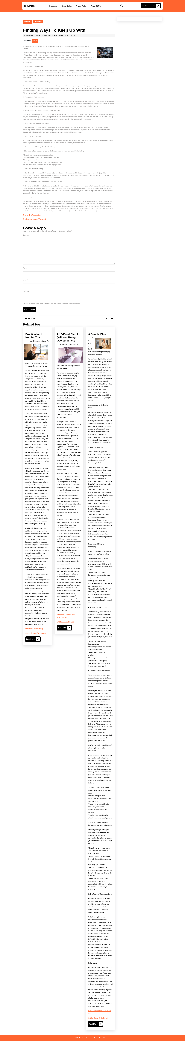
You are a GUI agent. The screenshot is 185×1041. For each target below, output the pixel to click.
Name (25, 268)
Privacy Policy (81, 6)
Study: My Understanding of (35, 629)
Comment (27, 235)
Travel (35, 40)
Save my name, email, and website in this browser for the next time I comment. (52, 304)
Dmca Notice (67, 6)
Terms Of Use (96, 6)
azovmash (29, 6)
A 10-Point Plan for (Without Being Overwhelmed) (69, 337)
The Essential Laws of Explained (34, 219)
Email (25, 280)
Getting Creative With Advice (35, 633)
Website (26, 292)
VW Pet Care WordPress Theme (86, 1038)
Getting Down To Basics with (98, 1018)
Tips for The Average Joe (32, 215)
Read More (32, 640)
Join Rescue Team (148, 6)
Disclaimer (53, 6)
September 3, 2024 (33, 35)
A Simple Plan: (97, 334)
